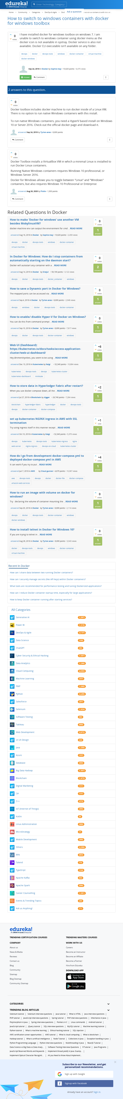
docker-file (60, 478)
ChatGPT (20, 647)
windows (61, 54)
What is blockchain (91, 1034)
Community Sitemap (19, 983)
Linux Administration (26, 824)
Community (15, 969)
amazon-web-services (21, 483)
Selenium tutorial (17, 1014)
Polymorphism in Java (19, 1022)
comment (40, 77)
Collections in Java (75, 1038)
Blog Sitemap (15, 978)
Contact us (14, 961)
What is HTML (75, 1014)
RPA (18, 854)
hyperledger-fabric (33, 404)
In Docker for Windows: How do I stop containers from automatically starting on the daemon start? (46, 258)
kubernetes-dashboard (21, 376)
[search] (34, 4)
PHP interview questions (77, 1018)
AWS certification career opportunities (26, 1034)
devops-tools (47, 54)
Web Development (25, 732)
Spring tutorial (58, 1018)
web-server (16, 446)
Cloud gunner (47, 471)
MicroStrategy (23, 831)
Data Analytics (23, 663)
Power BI (20, 624)
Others (19, 847)
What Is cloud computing (69, 1034)
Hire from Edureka (74, 965)
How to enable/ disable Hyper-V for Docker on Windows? (48, 317)
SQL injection (78, 1030)
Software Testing (24, 716)
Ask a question (74, 11)
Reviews (13, 956)
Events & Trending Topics (28, 900)
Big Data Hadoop (24, 770)
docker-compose (48, 409)
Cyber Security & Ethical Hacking (32, 655)
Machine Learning (25, 678)
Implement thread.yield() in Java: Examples (65, 1051)
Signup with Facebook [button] (75, 1083)
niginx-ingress (31, 446)
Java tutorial (61, 1014)
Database (20, 762)
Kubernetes (38, 364)
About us (14, 947)
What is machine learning (36, 1030)
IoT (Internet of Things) (27, 808)
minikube (39, 376)
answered (22, 132)
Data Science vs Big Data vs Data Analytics (27, 1047)
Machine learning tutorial (93, 1026)
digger (47, 397)
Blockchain (36, 397)
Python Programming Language (23, 1043)
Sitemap (13, 974)
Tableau (20, 724)
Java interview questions (94, 1014)
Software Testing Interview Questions (63, 1047)
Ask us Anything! (24, 908)
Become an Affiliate (74, 956)
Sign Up (110, 11)
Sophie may (56, 69)
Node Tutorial (59, 1038)
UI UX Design (22, 739)
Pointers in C (62, 1022)
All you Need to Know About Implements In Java (65, 1055)
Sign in (97, 1092)
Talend (19, 862)
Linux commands (78, 1022)
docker (35, 54)
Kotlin (19, 816)
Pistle (43, 191)
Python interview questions (51, 1043)
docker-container (76, 54)
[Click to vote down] (10, 39)
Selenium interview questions (40, 1014)
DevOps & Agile (23, 632)
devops (24, 54)
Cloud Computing (24, 670)
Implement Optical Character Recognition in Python (27, 1055)
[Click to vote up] (10, 34)
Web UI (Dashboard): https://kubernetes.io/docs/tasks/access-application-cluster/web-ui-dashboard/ (45, 348)
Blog (12, 965)
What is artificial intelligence (38, 1038)
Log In (99, 11)
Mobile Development (26, 839)
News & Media (16, 952)
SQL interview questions (54, 1026)
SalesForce (21, 701)
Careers (69, 947)
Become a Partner (74, 961)
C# (17, 793)
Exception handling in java (98, 1038)
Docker (45, 69)
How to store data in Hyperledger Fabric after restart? (46, 386)
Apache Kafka (23, 877)
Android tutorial (95, 1022)
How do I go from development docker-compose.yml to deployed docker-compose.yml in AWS (47, 457)
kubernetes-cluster (59, 371)
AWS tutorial (50, 1034)
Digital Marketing (24, 785)
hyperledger (50, 404)
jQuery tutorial (34, 1026)
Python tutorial (16, 1030)
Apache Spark (23, 885)
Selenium (20, 709)
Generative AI (22, 617)
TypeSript (21, 870)
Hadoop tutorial (16, 1038)
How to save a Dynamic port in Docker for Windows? (45, 288)
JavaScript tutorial (17, 1026)
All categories (20, 610)
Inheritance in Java (98, 1018)
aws (13, 478)
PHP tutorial (15, 1018)
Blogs (89, 11)
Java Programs (100, 1047)
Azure (19, 755)
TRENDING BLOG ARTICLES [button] (24, 1010)
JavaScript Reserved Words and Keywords (27, 1051)
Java (18, 747)
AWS (33, 471)
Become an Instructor (75, 952)
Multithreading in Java (75, 1043)
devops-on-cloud (49, 446)
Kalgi (48, 364)
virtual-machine (94, 54)
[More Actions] (105, 77)
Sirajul (46, 272)
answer (27, 77)
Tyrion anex (45, 132)
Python (19, 693)
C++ (18, 801)
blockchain (16, 404)
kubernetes (16, 371)
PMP (18, 686)
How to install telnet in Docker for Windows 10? (42, 529)
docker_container (55, 279)
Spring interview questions (42, 1022)
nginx (74, 441)
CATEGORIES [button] (16, 1003)
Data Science (22, 640)
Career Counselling (25, 893)
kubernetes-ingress (60, 441)
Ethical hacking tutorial (59, 1030)
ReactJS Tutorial (93, 1043)
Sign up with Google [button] (74, 1074)
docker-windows (28, 58)
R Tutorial (86, 1047)
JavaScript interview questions (35, 1018)
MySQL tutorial (73, 1026)
